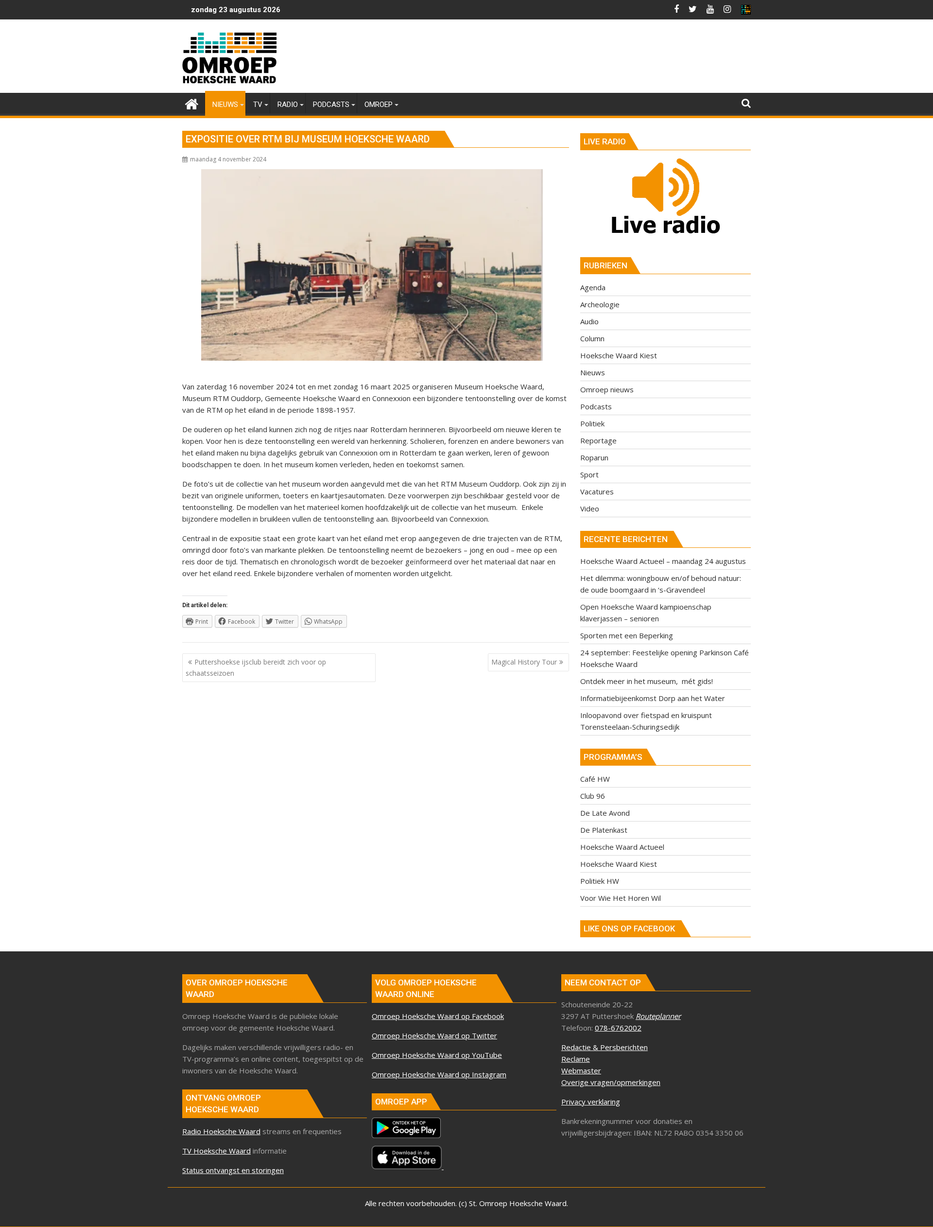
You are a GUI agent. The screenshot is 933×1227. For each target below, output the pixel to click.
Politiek (592, 423)
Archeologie (600, 304)
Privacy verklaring (590, 1101)
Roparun (594, 457)
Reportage (598, 440)
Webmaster (581, 1070)
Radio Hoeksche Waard (221, 1131)
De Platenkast (603, 830)
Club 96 (592, 796)
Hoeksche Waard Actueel (622, 847)
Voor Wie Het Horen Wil (620, 898)
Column (592, 338)
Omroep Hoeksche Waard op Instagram (439, 1074)
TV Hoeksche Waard (216, 1151)
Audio (589, 321)
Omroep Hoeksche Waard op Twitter (434, 1035)
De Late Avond (605, 813)
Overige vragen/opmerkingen (610, 1082)
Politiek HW (599, 881)
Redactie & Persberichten (604, 1047)
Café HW (595, 779)
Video (589, 508)
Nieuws (592, 372)
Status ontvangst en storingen (233, 1170)
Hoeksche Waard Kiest (618, 355)
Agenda (592, 287)
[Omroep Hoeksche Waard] (192, 102)
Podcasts (596, 406)
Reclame (575, 1059)
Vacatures (597, 491)
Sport (589, 474)
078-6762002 (618, 1028)
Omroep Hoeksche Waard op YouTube (437, 1055)
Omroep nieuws (607, 389)
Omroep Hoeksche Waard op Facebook (438, 1016)
